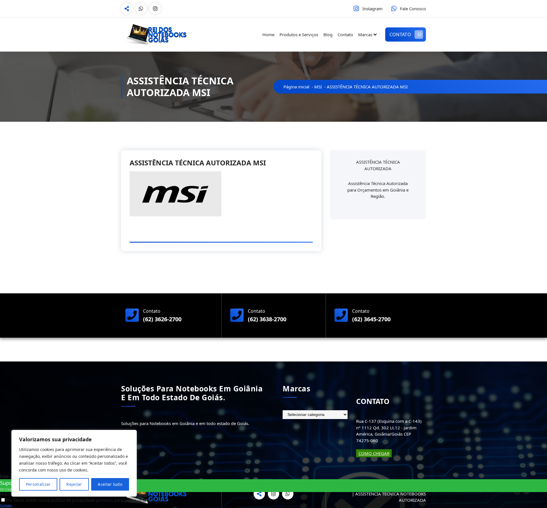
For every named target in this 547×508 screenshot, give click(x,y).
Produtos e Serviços (298, 34)
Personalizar (38, 484)
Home (268, 34)
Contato (345, 34)
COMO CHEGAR (373, 453)
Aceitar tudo (110, 484)
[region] (74, 463)
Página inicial (296, 87)
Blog (327, 34)
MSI (318, 87)
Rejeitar (74, 484)
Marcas (365, 34)
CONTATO (400, 34)
